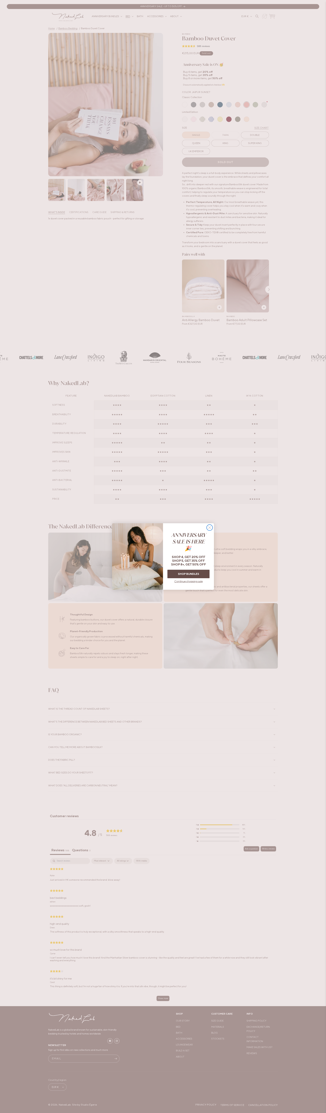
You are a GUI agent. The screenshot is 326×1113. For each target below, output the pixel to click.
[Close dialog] (210, 528)
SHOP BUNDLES (188, 573)
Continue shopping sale (188, 581)
